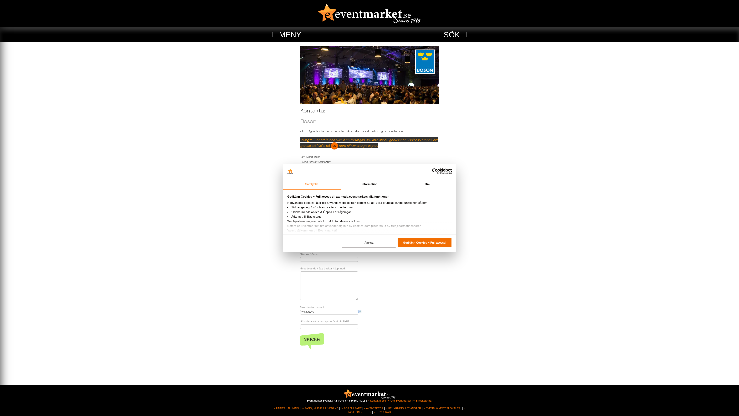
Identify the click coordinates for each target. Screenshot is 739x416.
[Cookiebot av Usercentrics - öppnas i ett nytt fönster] (435, 171)
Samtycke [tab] (312, 184)
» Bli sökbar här (422, 400)
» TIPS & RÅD (382, 412)
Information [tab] (369, 184)
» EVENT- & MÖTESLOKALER (442, 408)
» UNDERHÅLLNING (286, 408)
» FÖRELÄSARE (351, 408)
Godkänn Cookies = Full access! (424, 242)
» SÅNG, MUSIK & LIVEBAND (320, 408)
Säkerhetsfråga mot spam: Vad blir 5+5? (324, 321)
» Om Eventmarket (399, 400)
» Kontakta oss (377, 400)
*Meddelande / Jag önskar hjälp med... (323, 268)
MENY (290, 34)
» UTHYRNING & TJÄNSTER (403, 408)
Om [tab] (427, 184)
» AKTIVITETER (373, 408)
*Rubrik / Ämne (309, 254)
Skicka (312, 339)
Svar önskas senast (312, 307)
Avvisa (368, 242)
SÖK (452, 34)
